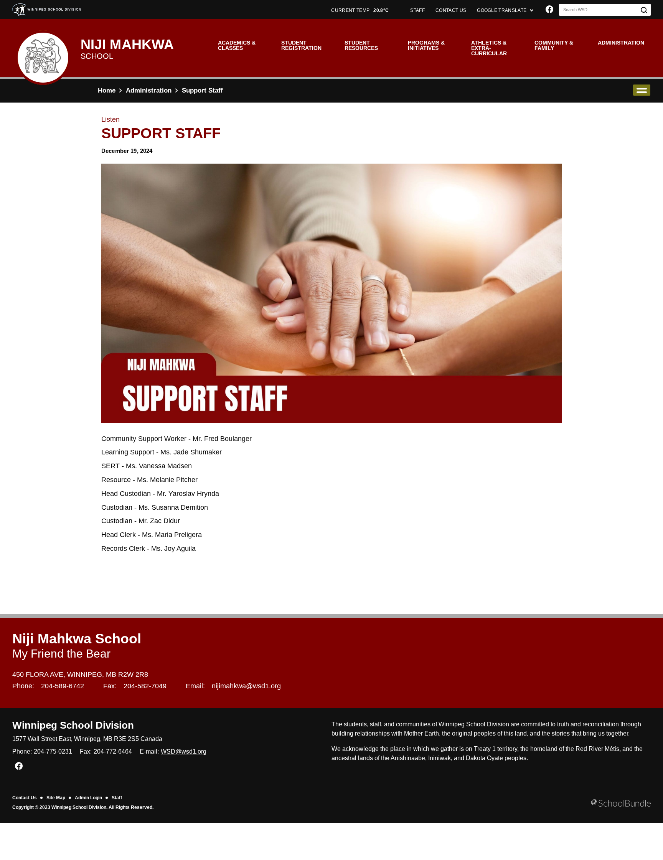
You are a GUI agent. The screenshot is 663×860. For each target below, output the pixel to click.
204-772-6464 (113, 751)
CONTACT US (450, 10)
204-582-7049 (145, 686)
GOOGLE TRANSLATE (502, 10)
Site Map (55, 797)
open (641, 90)
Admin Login (88, 797)
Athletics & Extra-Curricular (489, 48)
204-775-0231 (53, 751)
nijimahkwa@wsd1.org (246, 686)
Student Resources (361, 45)
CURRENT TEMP (360, 10)
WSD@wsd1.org (183, 751)
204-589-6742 (62, 686)
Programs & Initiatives (426, 45)
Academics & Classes (237, 45)
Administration (621, 43)
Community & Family (553, 45)
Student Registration (301, 45)
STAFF (417, 10)
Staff (117, 797)
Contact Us (24, 797)
